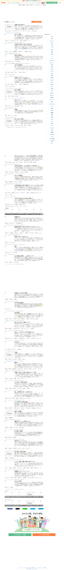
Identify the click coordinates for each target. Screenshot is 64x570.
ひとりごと (52, 127)
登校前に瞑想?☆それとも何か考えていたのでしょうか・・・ (28, 226)
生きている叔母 (8, 61)
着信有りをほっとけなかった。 (22, 236)
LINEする (25, 508)
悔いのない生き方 (17, 328)
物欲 (11, 467)
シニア (17, 72)
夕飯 (10, 437)
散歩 (13, 96)
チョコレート (39, 192)
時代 (28, 192)
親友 (6, 417)
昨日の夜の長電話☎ (19, 302)
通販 (15, 378)
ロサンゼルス (13, 74)
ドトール (11, 252)
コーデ (7, 262)
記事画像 (19, 4)
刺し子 (16, 115)
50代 (52, 38)
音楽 (52, 64)
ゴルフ (20, 448)
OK (24, 204)
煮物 (31, 162)
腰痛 (6, 368)
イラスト (52, 119)
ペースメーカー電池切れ (16, 61)
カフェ (52, 125)
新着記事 (23, 4)
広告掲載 (44, 567)
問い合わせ (40, 567)
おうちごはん (13, 223)
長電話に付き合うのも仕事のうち (22, 78)
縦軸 (28, 467)
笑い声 (17, 96)
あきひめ (33, 338)
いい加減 (20, 388)
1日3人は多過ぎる (19, 64)
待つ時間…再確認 (19, 431)
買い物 (15, 318)
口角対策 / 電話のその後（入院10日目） (24, 44)
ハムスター (35, 368)
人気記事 (27, 4)
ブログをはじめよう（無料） (20, 534)
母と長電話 (17, 312)
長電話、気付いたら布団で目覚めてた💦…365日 (25, 372)
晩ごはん (7, 223)
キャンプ (28, 448)
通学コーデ (22, 232)
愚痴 (16, 246)
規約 (26, 567)
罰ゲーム (25, 72)
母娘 (30, 125)
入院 (11, 51)
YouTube (52, 140)
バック (7, 467)
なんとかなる (35, 30)
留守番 (19, 349)
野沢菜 (15, 448)
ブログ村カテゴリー (38, 4)
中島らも (11, 299)
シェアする (10, 508)
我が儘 (35, 162)
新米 (52, 110)
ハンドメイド (12, 105)
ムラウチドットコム (21, 567)
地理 (28, 388)
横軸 (32, 467)
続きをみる (36, 29)
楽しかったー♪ (38, 232)
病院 (52, 130)
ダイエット (11, 338)
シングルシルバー (8, 309)
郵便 (13, 192)
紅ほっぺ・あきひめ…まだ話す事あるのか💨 (25, 332)
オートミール (39, 338)
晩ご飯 (11, 162)
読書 (52, 75)
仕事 (20, 72)
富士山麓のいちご (22, 338)
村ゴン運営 (7, 204)
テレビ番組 (21, 427)
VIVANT (52, 77)
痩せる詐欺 (12, 458)
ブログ (52, 71)
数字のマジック (37, 467)
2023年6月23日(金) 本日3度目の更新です (24, 198)
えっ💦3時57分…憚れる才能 (21, 401)
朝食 (6, 328)
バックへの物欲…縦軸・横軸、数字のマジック (25, 461)
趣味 (52, 117)
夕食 (6, 162)
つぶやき (52, 69)
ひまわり (52, 93)
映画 (15, 299)
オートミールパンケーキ (25, 328)
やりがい (16, 181)
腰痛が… (17, 362)
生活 (13, 72)
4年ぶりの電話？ (18, 34)
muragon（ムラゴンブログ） (33, 568)
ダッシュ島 (16, 427)
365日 (12, 378)
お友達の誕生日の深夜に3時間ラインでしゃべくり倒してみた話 (29, 185)
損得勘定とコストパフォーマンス (22, 471)
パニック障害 (8, 349)
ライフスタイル (52, 60)
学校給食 (12, 232)
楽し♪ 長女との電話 (19, 119)
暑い (52, 143)
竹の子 (22, 162)
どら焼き (15, 252)
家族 (52, 88)
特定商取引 (33, 567)
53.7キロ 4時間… (18, 481)
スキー (24, 448)
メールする (41, 508)
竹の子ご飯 (26, 162)
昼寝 (21, 204)
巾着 (22, 105)
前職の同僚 (11, 181)
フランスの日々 (8, 192)
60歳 (6, 181)
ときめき (17, 125)
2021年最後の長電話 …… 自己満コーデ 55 (24, 256)
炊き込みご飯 (21, 368)
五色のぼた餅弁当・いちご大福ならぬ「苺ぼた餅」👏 (27, 165)
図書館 (52, 112)
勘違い (25, 388)
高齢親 (27, 51)
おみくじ (24, 359)
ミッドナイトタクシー (27, 30)
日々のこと (52, 41)
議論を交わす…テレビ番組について (23, 421)
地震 (52, 51)
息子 (9, 96)
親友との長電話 (18, 411)
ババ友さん (32, 232)
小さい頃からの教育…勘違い (21, 382)
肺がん (7, 51)
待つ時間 (14, 437)
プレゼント (23, 192)
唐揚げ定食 (14, 368)
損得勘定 (25, 477)
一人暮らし (7, 125)
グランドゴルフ (16, 162)
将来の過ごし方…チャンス (21, 440)
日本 (11, 194)
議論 (11, 427)
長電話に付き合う (26, 84)
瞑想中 (27, 232)
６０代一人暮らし (8, 30)
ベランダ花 (16, 262)
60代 (52, 43)
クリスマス (18, 192)
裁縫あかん (23, 318)
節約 (52, 101)
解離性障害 (11, 417)
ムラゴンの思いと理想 (44, 534)
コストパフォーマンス (38, 477)
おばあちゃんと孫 (23, 398)
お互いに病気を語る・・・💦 (25, 40)
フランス (7, 194)
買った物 (52, 134)
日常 (10, 359)
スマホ (52, 136)
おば (6, 252)
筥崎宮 (20, 359)
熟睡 (15, 477)
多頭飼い (52, 97)
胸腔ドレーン (21, 51)
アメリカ (7, 74)
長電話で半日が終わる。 (20, 24)
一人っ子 (20, 30)
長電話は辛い (18, 216)
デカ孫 (13, 398)
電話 (30, 51)
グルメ (52, 86)
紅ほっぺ (29, 338)
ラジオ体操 (14, 359)
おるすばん (17, 342)
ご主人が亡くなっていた (15, 40)
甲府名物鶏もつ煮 (19, 223)
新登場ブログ (32, 4)
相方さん (11, 262)
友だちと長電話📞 (19, 175)
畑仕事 (28, 318)
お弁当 (7, 318)
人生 (52, 90)
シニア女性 (15, 30)
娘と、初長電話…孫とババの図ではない (24, 392)
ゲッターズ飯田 (31, 477)
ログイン (60, 2)
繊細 (17, 398)
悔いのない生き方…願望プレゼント (23, 322)
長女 (22, 125)
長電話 (16, 109)
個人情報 (29, 567)
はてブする (33, 508)
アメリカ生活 (8, 72)
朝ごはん (7, 232)
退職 (20, 181)
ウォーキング (52, 99)
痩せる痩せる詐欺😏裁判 (20, 451)
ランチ (11, 318)
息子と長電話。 (18, 89)
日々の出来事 (52, 138)
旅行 (52, 73)
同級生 (7, 299)
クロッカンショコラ (21, 378)
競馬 (52, 114)
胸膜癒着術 (15, 51)
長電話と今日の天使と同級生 (21, 293)
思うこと (13, 125)
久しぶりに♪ (17, 99)
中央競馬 (52, 132)
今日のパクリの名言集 (35, 318)
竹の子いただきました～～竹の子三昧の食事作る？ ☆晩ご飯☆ (29, 156)
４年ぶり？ (7, 40)
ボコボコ (29, 398)
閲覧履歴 (44, 4)
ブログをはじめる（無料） (52, 2)
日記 (6, 359)
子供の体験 (32, 192)
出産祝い (33, 328)
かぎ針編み (17, 105)
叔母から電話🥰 (18, 55)
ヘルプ (37, 567)
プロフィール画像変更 (15, 204)
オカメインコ (14, 349)
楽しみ (26, 125)
